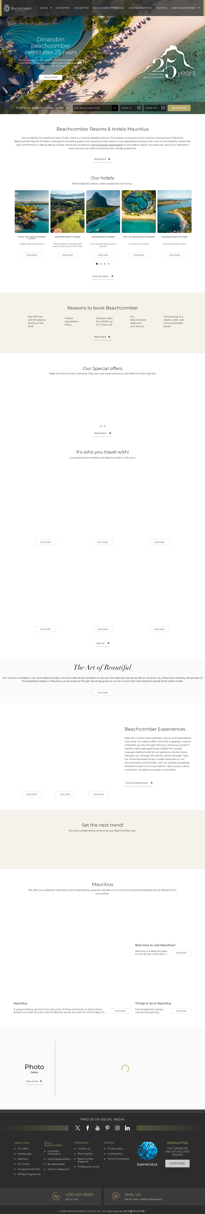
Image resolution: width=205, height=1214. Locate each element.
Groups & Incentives (139, 8)
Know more (50, 77)
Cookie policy (115, 1169)
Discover (32, 255)
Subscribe (177, 1179)
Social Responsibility (59, 1175)
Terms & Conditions (118, 1175)
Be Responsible (56, 1180)
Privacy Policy (115, 1164)
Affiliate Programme (29, 1190)
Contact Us (84, 1164)
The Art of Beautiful (59, 1185)
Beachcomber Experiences (108, 8)
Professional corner (88, 1182)
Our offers (23, 1164)
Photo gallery (85, 1169)
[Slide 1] (100, 97)
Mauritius (161, 8)
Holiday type (81, 8)
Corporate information (54, 1168)
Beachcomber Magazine (86, 1176)
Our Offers (63, 8)
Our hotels (23, 1180)
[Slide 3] (105, 97)
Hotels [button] (44, 8)
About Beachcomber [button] (184, 8)
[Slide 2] (102, 97)
